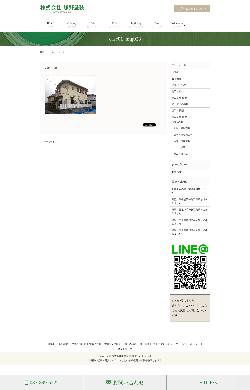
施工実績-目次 (179, 98)
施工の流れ (178, 91)
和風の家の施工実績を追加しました (189, 191)
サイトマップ (125, 349)
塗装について (179, 85)
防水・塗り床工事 (183, 134)
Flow (157, 25)
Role (114, 25)
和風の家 (178, 122)
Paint (93, 25)
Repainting (136, 25)
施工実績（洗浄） (183, 154)
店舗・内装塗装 (181, 141)
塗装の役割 (178, 110)
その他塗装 (179, 147)
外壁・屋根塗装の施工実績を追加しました (189, 201)
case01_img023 (50, 141)
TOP (42, 52)
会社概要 (176, 78)
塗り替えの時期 (180, 104)
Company (72, 25)
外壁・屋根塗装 (181, 128)
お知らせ (176, 172)
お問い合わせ (165, 344)
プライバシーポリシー (188, 344)
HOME (50, 25)
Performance (177, 25)
